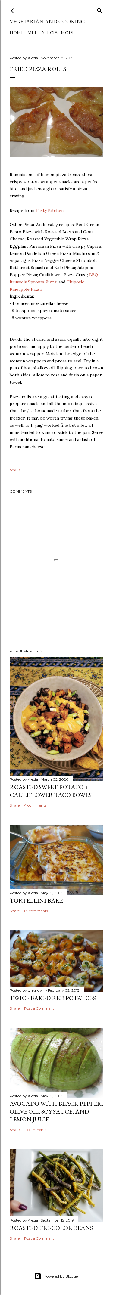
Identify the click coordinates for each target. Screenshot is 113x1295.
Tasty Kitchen (50, 210)
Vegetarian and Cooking (47, 21)
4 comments (35, 805)
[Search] (99, 9)
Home (17, 33)
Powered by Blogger (61, 1276)
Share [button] (15, 469)
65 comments (36, 911)
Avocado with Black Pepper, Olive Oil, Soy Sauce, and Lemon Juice (56, 1111)
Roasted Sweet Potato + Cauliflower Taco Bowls (51, 791)
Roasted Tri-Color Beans (51, 1228)
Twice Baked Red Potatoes (53, 998)
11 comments (35, 1129)
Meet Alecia (42, 33)
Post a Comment (39, 1008)
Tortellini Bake (36, 900)
